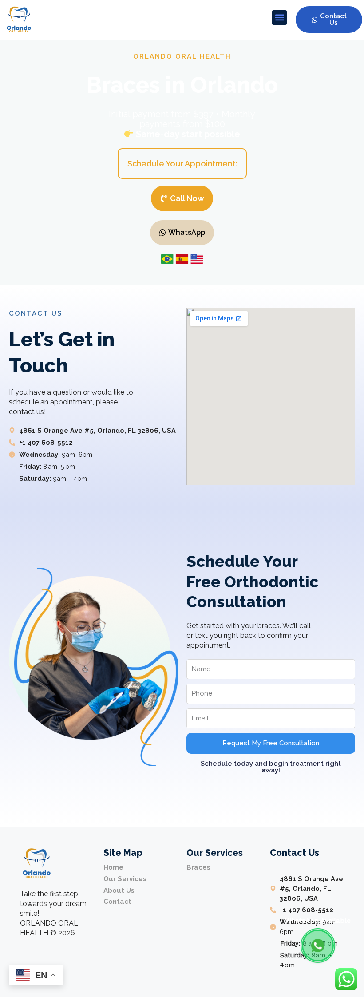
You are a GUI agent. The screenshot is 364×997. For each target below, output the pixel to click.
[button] (279, 17)
